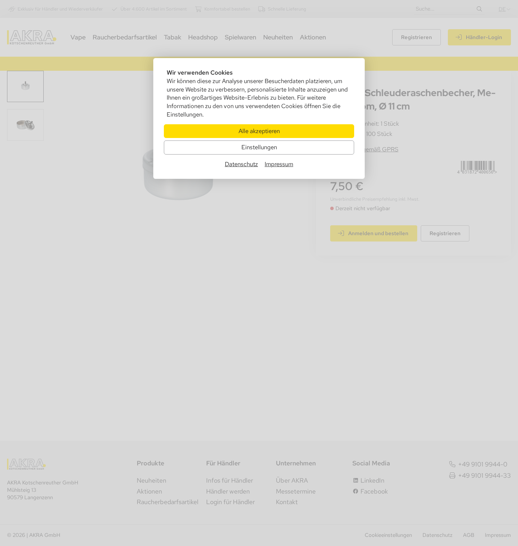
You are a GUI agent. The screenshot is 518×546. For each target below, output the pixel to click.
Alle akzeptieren (259, 131)
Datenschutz (241, 164)
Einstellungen (259, 147)
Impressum (279, 164)
